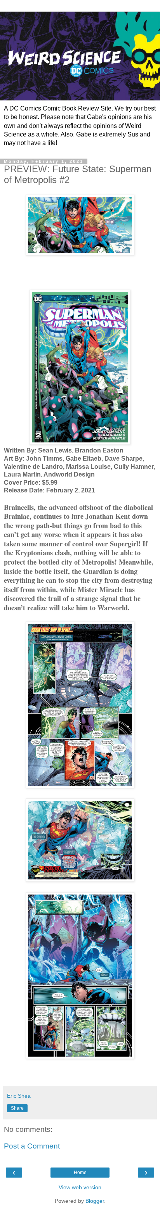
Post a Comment (32, 1146)
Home (80, 1172)
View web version (80, 1187)
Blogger (94, 1201)
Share (17, 1108)
